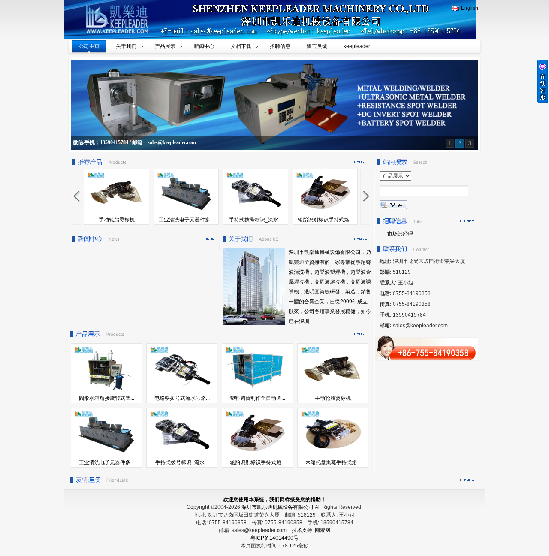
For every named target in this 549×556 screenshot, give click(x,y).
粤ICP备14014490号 (274, 538)
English (469, 8)
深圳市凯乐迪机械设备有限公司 (277, 507)
